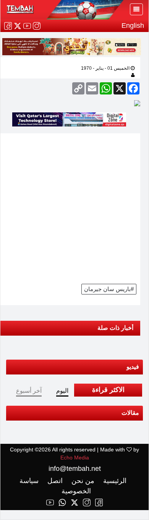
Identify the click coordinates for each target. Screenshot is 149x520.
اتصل (54, 481)
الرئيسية (113, 481)
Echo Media (74, 457)
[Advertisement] (74, 207)
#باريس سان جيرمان (109, 289)
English (132, 25)
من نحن (82, 481)
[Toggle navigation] (136, 9)
